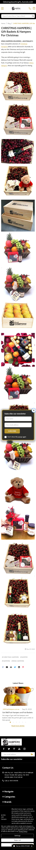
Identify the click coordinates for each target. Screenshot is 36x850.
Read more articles (18, 726)
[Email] (7, 667)
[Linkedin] (19, 667)
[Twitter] (15, 667)
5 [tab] (22, 722)
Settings (17, 836)
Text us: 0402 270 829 (24, 846)
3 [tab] (16, 722)
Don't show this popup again (16, 437)
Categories (9, 796)
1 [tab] (10, 722)
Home (3, 23)
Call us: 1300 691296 (11, 781)
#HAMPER (23, 657)
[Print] (11, 667)
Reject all (17, 840)
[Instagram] (24, 748)
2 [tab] (13, 722)
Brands (7, 801)
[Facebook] (3, 667)
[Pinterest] (23, 667)
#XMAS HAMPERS (18, 661)
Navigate (8, 791)
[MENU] (2, 8)
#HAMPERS (6, 661)
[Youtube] (19, 748)
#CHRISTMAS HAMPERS (10, 657)
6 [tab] (25, 722)
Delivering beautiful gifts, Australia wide (18, 2)
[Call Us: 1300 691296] (30, 8)
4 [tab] (19, 722)
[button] (34, 410)
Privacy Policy (23, 831)
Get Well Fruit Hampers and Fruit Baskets (17, 712)
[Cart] (34, 8)
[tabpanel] (18, 704)
